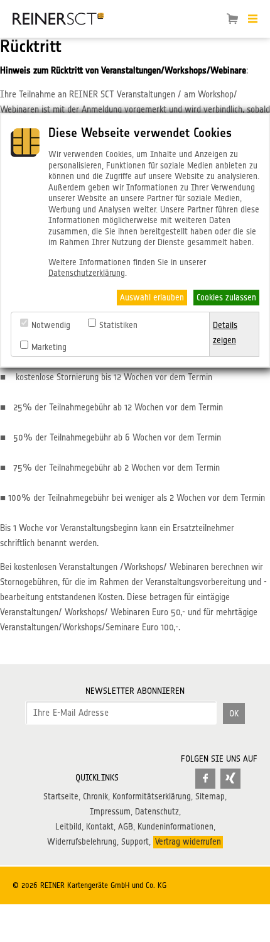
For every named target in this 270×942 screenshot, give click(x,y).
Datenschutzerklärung (86, 273)
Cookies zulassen (226, 297)
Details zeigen (225, 332)
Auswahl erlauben (152, 297)
